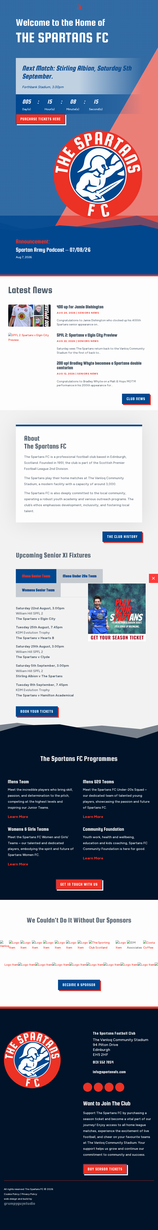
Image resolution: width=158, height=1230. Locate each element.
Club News (136, 399)
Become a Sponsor (79, 985)
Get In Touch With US (79, 884)
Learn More (18, 816)
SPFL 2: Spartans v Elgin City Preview (87, 335)
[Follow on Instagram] (109, 1087)
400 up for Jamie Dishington (80, 306)
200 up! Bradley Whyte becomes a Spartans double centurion (99, 365)
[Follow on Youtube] (119, 1087)
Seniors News (88, 312)
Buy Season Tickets (105, 1169)
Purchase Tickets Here (40, 119)
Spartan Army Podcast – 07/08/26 (53, 249)
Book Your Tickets (36, 711)
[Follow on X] (87, 1087)
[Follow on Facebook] (98, 1087)
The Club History (122, 536)
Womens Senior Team (38, 590)
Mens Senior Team (36, 576)
